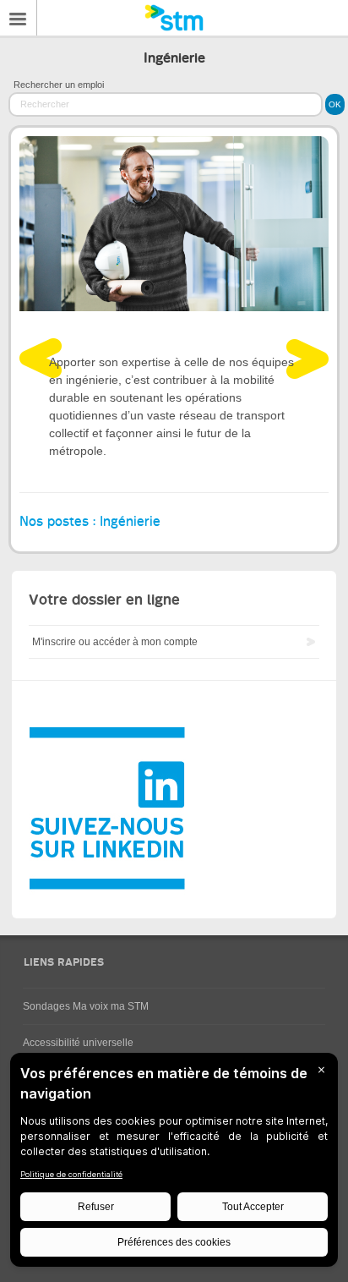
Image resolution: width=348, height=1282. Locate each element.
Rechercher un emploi (59, 84)
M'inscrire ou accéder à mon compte (115, 642)
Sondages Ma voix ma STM (86, 1006)
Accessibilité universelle (78, 1043)
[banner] (174, 17)
